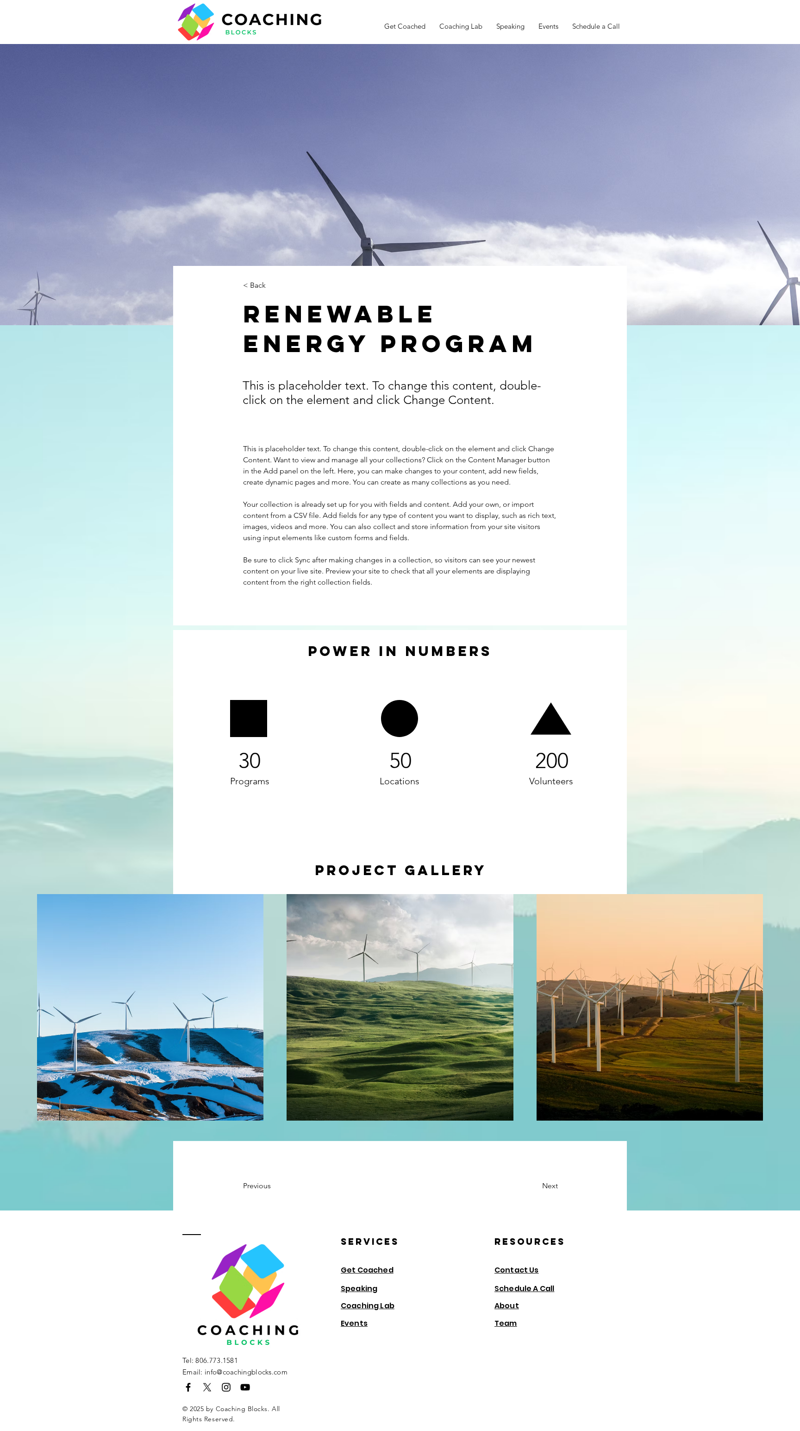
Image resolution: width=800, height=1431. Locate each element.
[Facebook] (188, 1387)
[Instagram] (226, 1387)
